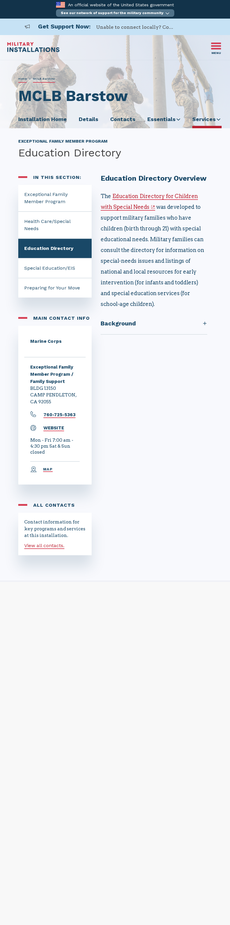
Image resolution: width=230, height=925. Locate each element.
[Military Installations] (33, 50)
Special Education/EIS (49, 268)
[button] (115, 13)
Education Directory (48, 248)
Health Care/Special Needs (47, 224)
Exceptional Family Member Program (46, 197)
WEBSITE (53, 428)
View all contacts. (44, 545)
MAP (48, 469)
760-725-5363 (59, 414)
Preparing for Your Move (52, 288)
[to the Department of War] (60, 4)
